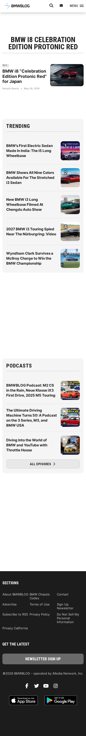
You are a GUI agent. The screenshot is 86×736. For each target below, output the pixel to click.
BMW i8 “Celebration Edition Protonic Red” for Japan (24, 76)
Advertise (9, 604)
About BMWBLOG (15, 594)
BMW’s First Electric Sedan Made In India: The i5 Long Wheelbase (29, 150)
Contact (63, 594)
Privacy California (15, 628)
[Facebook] (28, 687)
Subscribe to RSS (15, 614)
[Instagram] (57, 687)
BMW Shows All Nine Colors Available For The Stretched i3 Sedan (30, 177)
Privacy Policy (40, 614)
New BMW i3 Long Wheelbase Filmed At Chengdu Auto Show (24, 204)
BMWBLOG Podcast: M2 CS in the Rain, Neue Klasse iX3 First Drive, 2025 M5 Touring (30, 390)
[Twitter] (38, 687)
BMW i (5, 65)
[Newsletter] (61, 5)
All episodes (41, 464)
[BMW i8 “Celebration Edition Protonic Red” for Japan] (67, 75)
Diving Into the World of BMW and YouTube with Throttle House (26, 445)
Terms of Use (40, 604)
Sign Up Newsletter (65, 606)
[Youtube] (48, 687)
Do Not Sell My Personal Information (68, 618)
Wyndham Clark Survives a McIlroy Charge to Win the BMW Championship (29, 258)
